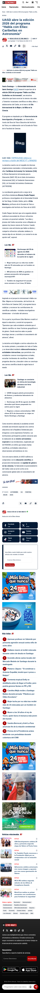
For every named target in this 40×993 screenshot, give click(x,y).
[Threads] (29, 539)
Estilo (4, 15)
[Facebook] (11, 525)
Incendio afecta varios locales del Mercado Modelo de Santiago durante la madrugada (19, 661)
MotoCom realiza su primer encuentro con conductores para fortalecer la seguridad (25, 894)
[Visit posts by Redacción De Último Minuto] (4, 39)
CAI (22, 492)
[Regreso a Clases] (19, 586)
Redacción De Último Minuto (19, 38)
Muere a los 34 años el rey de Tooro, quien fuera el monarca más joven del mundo (20, 715)
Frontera (28, 492)
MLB (32, 913)
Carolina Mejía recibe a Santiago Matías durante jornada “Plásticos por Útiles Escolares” (18, 694)
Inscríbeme (10, 565)
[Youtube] (29, 532)
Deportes (31, 907)
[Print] (19, 46)
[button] (23, 2)
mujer (5, 495)
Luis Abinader (7, 913)
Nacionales (17, 902)
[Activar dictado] (30, 987)
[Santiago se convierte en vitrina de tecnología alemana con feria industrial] (10, 383)
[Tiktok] (11, 539)
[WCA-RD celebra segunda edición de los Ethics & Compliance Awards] (6, 881)
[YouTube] (11, 930)
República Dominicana (20, 905)
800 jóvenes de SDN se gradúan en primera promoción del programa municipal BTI (19, 274)
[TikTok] (18, 930)
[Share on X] (7, 46)
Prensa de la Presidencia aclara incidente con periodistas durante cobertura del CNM (18, 734)
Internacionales (27, 902)
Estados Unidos (21, 910)
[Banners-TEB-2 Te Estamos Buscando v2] (20, 80)
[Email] (11, 46)
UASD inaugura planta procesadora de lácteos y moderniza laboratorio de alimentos (19, 395)
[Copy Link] (15, 46)
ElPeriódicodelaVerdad (20, 907)
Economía (11, 910)
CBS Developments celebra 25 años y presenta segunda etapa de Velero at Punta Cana (25, 844)
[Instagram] (11, 532)
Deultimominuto (7, 905)
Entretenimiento (7, 907)
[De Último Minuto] (9, 2)
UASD (16, 89)
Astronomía (14, 492)
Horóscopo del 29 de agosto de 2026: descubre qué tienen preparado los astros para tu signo (20, 404)
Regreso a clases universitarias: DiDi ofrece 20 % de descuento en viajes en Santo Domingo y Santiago (20, 413)
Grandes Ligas (24, 913)
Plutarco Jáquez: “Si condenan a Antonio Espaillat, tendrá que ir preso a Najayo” (19, 672)
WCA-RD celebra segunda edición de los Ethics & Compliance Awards (24, 883)
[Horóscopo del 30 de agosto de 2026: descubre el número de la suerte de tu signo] (10, 253)
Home (3, 12)
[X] (29, 525)
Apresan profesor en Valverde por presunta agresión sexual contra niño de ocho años (20, 642)
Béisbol (15, 913)
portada (30, 910)
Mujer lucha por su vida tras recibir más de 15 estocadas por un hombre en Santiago (20, 265)
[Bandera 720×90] (20, 481)
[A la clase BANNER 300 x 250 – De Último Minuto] (19, 616)
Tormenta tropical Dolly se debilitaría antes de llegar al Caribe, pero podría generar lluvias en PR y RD (19, 683)
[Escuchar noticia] (24, 46)
